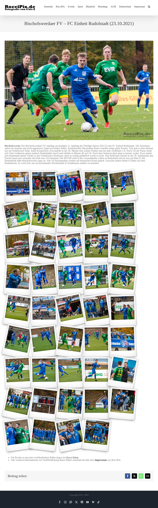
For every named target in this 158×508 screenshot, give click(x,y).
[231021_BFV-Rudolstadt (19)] (96, 279)
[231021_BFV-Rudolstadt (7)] (44, 217)
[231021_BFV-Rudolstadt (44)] (96, 435)
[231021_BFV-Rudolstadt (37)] (44, 404)
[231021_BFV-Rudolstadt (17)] (44, 279)
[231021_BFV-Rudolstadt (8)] (70, 217)
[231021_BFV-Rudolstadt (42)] (44, 435)
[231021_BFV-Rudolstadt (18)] (70, 279)
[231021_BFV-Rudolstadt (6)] (17, 217)
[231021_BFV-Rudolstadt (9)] (96, 217)
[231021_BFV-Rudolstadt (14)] (96, 248)
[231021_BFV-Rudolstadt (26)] (18, 341)
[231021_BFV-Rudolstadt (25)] (122, 310)
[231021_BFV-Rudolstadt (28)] (70, 341)
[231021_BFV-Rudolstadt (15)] (122, 248)
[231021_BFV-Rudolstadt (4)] (96, 186)
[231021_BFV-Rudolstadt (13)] (70, 248)
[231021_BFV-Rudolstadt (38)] (70, 403)
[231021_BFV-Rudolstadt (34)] (96, 372)
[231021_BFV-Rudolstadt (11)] (18, 248)
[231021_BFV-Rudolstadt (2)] (44, 186)
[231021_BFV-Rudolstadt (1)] (17, 186)
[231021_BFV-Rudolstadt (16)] (18, 279)
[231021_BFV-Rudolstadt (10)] (122, 217)
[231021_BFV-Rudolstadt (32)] (44, 372)
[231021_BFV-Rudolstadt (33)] (70, 372)
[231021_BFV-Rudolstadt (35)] (122, 372)
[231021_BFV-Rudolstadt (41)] (18, 434)
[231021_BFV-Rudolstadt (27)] (44, 341)
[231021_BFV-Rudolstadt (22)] (44, 310)
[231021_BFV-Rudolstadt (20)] (122, 279)
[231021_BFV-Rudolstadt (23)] (70, 310)
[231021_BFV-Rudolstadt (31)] (18, 372)
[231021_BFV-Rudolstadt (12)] (44, 248)
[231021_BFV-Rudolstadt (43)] (70, 435)
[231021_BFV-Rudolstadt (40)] (122, 403)
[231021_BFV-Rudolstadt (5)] (123, 186)
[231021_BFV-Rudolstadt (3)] (70, 186)
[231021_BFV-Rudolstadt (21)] (17, 310)
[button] (149, 6)
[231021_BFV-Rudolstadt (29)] (96, 341)
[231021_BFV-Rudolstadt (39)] (96, 403)
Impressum (101, 460)
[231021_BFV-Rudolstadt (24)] (96, 310)
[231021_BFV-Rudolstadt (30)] (122, 341)
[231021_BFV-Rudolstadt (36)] (18, 403)
